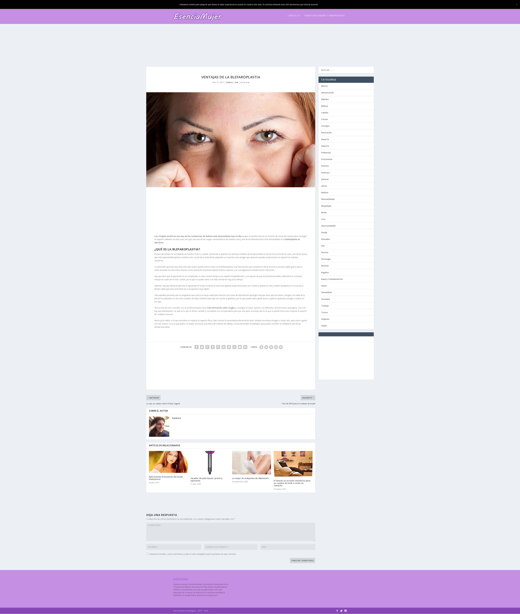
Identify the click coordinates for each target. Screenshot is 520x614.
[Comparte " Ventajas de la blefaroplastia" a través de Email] (240, 347)
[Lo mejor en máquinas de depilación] (251, 462)
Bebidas (325, 99)
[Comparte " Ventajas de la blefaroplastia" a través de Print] (245, 347)
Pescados (325, 239)
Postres (324, 252)
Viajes (324, 325)
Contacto (294, 15)
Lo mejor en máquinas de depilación (250, 478)
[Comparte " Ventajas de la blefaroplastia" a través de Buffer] (229, 347)
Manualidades (328, 199)
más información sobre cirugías (221, 307)
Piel (322, 245)
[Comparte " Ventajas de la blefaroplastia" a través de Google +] (207, 347)
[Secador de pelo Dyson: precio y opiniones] (210, 462)
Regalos (325, 272)
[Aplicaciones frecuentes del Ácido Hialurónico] (168, 462)
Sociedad (325, 299)
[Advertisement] (254, 42)
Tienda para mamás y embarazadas (324, 15)
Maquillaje (326, 206)
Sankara (176, 418)
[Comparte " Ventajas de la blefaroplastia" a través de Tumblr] (212, 347)
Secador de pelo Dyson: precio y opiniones (207, 479)
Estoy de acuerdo (330, 4)
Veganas (325, 319)
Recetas (325, 265)
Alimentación (327, 92)
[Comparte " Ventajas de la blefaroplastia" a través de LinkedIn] (223, 347)
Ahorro (324, 86)
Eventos (325, 166)
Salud (323, 285)
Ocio (323, 219)
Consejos (325, 126)
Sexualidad (326, 292)
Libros (324, 186)
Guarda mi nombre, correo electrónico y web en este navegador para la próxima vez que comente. (193, 554)
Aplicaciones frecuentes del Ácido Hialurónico (166, 477)
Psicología (326, 259)
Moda (324, 212)
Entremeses (326, 159)
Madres (324, 192)
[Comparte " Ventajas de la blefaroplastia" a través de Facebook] (196, 347)
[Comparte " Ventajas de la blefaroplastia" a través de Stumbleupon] (234, 347)
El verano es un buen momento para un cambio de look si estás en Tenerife (292, 483)
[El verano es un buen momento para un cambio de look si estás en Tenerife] (293, 464)
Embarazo (326, 152)
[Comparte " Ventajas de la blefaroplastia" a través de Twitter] (202, 347)
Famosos (325, 172)
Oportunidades (328, 225)
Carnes (324, 119)
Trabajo (325, 305)
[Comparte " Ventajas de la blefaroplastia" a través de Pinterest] (218, 347)
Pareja (324, 232)
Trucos (324, 312)
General (325, 179)
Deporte (325, 139)
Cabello (324, 112)
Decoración (326, 132)
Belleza (229, 82)
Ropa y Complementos (332, 279)
